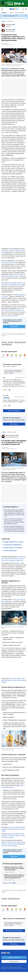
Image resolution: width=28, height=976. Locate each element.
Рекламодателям (14, 961)
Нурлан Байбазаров (6, 344)
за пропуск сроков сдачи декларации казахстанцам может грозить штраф (13, 829)
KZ (23, 9)
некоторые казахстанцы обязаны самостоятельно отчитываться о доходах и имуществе (13, 558)
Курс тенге (10, 342)
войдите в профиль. (9, 373)
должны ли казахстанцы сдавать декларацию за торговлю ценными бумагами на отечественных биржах (13, 843)
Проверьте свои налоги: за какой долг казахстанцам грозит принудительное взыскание (14, 868)
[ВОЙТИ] (25, 9)
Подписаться (14, 326)
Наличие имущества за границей (13, 547)
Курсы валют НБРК (19, 12)
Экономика (10, 21)
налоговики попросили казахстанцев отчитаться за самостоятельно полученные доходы (13, 835)
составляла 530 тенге (11, 315)
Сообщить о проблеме (14, 957)
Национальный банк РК (20, 342)
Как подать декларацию (10, 550)
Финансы (4, 12)
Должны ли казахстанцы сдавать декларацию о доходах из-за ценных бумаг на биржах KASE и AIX (14, 876)
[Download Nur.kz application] (14, 3)
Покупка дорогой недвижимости (13, 544)
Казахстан (4, 342)
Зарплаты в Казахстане (13, 898)
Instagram (15, 424)
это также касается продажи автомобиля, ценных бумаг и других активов (14, 680)
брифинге (6, 68)
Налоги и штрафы (11, 432)
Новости (12, 12)
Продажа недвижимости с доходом (13, 541)
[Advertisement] (14, 87)
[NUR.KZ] (14, 9)
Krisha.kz (17, 563)
